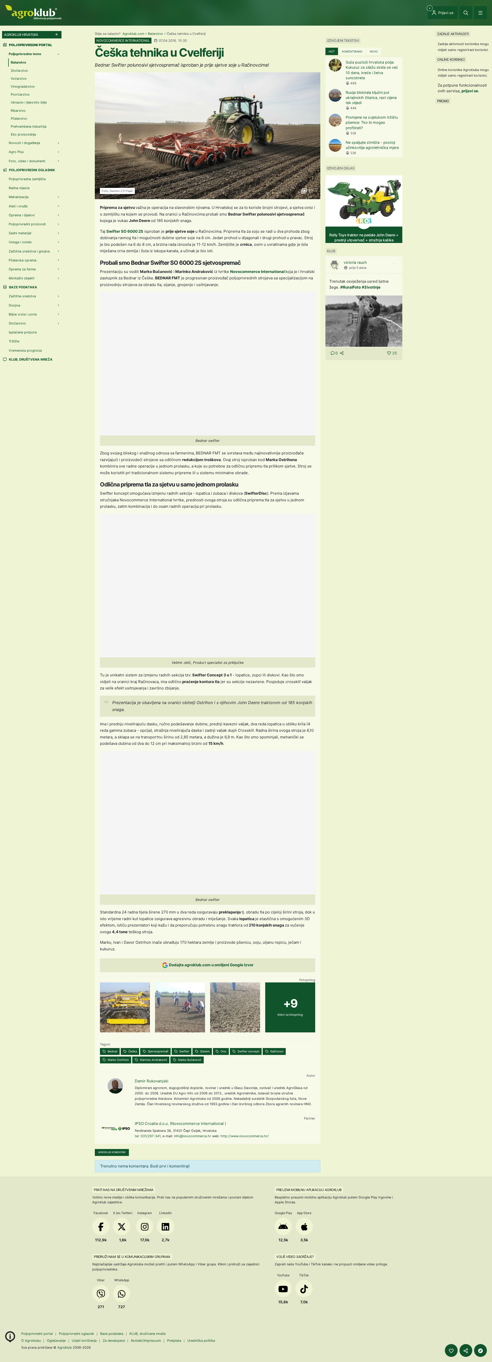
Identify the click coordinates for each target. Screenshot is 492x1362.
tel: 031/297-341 (147, 1136)
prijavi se (470, 90)
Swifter (184, 1051)
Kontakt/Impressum (146, 1341)
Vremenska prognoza (25, 350)
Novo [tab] (374, 51)
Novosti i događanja (24, 143)
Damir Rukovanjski (151, 1081)
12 (310, 191)
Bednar (112, 1051)
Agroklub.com (133, 34)
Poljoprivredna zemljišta (27, 179)
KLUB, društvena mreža (30, 359)
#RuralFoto (350, 287)
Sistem (204, 1051)
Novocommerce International (257, 271)
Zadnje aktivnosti (453, 34)
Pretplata (174, 1341)
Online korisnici (450, 59)
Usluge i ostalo (20, 242)
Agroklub (64, 1347)
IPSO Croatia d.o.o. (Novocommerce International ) (180, 1123)
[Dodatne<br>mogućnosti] (480, 1350)
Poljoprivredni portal (37, 1334)
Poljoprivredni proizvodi (27, 224)
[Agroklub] (33, 11)
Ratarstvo (155, 34)
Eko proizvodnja (23, 134)
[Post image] (363, 321)
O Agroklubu (31, 1341)
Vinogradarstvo (23, 86)
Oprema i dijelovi (22, 215)
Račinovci (276, 1051)
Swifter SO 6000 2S (124, 231)
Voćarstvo (19, 78)
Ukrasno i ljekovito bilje (29, 102)
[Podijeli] (465, 1350)
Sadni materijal (20, 233)
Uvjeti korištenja (84, 1341)
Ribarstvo (18, 111)
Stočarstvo (19, 71)
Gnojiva (14, 305)
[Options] (393, 264)
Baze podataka (22, 287)
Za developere (114, 1341)
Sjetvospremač (157, 1051)
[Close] (465, 12)
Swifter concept (248, 1051)
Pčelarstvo (19, 118)
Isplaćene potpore (23, 332)
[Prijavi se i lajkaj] (451, 1350)
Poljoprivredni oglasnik (31, 170)
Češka (132, 1051)
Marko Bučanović (189, 1060)
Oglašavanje (56, 1341)
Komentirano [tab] (352, 51)
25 (394, 353)
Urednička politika (201, 1341)
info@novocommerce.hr (192, 1136)
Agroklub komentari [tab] (112, 1152)
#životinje (371, 287)
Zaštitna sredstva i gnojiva (29, 251)
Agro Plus (16, 152)
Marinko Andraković (153, 1060)
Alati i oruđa (18, 206)
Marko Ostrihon (118, 1060)
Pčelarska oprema (22, 260)
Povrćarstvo (20, 94)
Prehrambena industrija (28, 126)
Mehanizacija (18, 197)
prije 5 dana (357, 268)
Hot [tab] (332, 51)
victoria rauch (355, 262)
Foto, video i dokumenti (27, 161)
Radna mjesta (19, 188)
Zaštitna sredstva (22, 296)
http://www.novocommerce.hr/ (245, 1136)
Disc (223, 1051)
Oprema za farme (22, 269)
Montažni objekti (21, 278)
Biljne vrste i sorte (23, 314)
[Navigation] (480, 12)
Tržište (14, 341)
